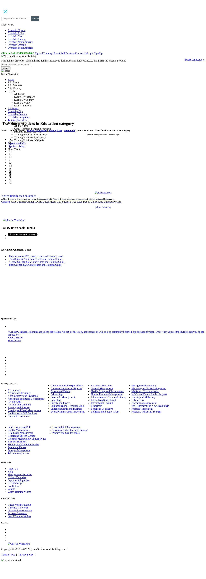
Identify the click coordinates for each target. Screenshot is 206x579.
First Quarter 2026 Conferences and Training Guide (34, 264)
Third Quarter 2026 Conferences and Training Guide (35, 259)
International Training (102, 403)
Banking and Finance (18, 407)
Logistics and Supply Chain (105, 411)
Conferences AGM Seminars (22, 413)
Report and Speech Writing (21, 435)
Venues (11, 489)
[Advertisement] (97, 102)
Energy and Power (60, 403)
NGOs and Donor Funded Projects (149, 394)
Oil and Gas (137, 400)
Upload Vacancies (17, 477)
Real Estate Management (20, 433)
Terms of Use (8, 554)
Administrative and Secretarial (23, 395)
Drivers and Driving (61, 391)
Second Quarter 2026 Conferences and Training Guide (36, 262)
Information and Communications (108, 397)
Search (35, 18)
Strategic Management (19, 450)
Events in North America (20, 42)
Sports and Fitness (17, 447)
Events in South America (20, 47)
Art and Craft (14, 401)
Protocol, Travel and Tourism (146, 411)
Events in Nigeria (16, 30)
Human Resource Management (106, 394)
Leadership (96, 405)
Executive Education (101, 385)
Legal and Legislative (102, 408)
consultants (69, 130)
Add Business (67, 53)
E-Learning (56, 394)
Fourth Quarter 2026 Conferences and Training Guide (36, 256)
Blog (10, 471)
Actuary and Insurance (19, 393)
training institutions (37, 130)
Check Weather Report (19, 504)
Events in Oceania (17, 44)
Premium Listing (16, 146)
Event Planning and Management (67, 411)
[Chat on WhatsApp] (14, 220)
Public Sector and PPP (19, 427)
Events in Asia (15, 36)
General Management (102, 388)
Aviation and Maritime (19, 404)
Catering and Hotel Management (24, 410)
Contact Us (81, 53)
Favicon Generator (17, 513)
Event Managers (16, 483)
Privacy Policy (26, 554)
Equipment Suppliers (18, 480)
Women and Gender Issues (66, 433)
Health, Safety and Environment (107, 391)
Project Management (141, 408)
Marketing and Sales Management (148, 388)
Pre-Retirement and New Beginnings (150, 405)
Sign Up (98, 53)
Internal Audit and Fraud (103, 400)
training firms (55, 130)
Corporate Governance (19, 416)
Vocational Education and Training (70, 430)
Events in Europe (16, 39)
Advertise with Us (17, 143)
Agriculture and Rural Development (26, 398)
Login (90, 53)
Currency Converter (18, 507)
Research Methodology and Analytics (27, 438)
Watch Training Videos (19, 491)
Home (11, 79)
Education (56, 400)
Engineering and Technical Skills (67, 405)
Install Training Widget (19, 516)
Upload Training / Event (47, 53)
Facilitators (13, 486)
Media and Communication (145, 391)
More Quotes (14, 340)
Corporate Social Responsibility (67, 385)
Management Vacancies (20, 474)
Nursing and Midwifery (143, 397)
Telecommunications (18, 453)
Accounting (14, 390)
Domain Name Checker (20, 510)
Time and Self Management (66, 427)
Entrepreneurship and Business (66, 408)
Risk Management (17, 441)
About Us (13, 468)
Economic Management (63, 397)
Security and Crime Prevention (23, 444)
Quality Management (18, 430)
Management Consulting (143, 385)
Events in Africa (16, 33)
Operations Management (143, 403)
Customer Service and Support (66, 388)
